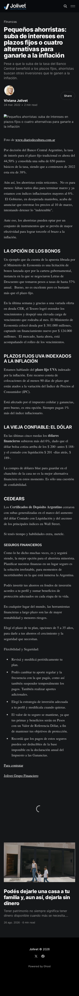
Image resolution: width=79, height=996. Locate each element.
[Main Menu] (73, 6)
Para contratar (13, 765)
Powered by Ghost (39, 966)
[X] (36, 956)
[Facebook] (42, 956)
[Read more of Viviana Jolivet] (9, 90)
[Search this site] (65, 6)
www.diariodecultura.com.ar (35, 139)
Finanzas (10, 22)
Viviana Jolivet (16, 101)
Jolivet (33, 949)
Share (68, 95)
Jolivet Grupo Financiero (21, 775)
